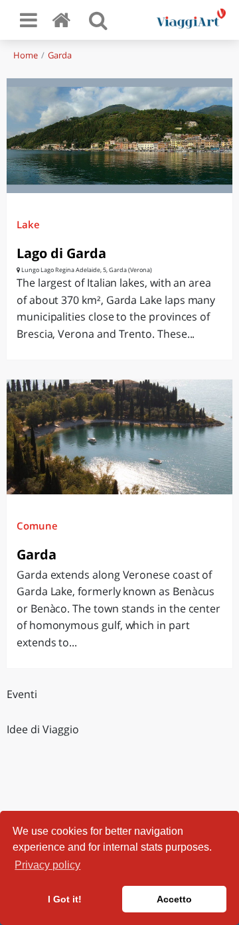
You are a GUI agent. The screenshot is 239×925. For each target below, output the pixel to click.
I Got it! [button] (65, 899)
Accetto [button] (174, 899)
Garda (60, 55)
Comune (37, 525)
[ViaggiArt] (63, 19)
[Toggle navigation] (28, 20)
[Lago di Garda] (119, 135)
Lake (28, 224)
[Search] (98, 20)
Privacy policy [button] (47, 865)
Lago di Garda (61, 253)
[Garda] (119, 437)
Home (25, 55)
